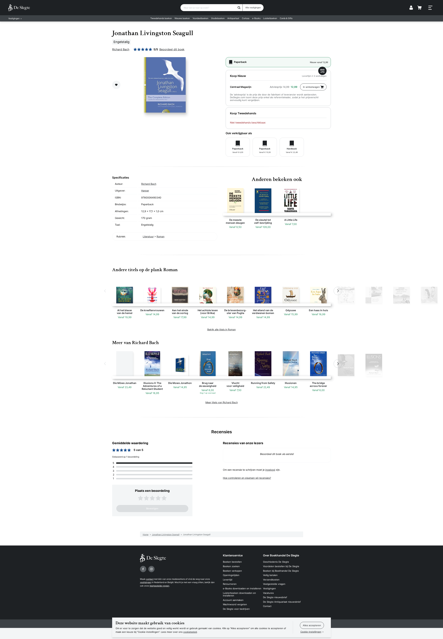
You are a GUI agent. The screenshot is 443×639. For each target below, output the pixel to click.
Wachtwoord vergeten (235, 604)
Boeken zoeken (231, 566)
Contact (267, 606)
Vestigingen (269, 588)
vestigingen (145, 582)
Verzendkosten (271, 579)
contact (149, 579)
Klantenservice (233, 555)
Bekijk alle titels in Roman (221, 329)
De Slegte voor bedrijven (236, 608)
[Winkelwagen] (419, 7)
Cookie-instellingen (310, 632)
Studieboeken (218, 18)
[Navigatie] (430, 7)
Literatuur (148, 236)
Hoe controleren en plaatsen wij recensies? (247, 477)
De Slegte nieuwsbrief (275, 597)
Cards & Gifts (286, 18)
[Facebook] (143, 569)
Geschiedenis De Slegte (276, 561)
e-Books (256, 18)
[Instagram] (151, 569)
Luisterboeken (270, 18)
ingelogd (270, 469)
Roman (160, 236)
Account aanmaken (233, 600)
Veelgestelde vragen (159, 585)
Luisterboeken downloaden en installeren (239, 594)
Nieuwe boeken (182, 18)
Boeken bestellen (232, 561)
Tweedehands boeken (161, 18)
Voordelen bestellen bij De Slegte (281, 566)
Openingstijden (231, 575)
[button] (105, 291)
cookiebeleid (190, 632)
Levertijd (227, 579)
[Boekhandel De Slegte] (19, 7)
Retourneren (230, 584)
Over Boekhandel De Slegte (281, 555)
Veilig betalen (270, 575)
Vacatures (268, 593)
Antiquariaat (233, 18)
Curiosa (245, 18)
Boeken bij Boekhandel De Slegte (281, 570)
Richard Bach (120, 49)
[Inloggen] (411, 7)
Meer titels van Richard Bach (221, 402)
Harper (145, 190)
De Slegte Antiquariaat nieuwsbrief (282, 601)
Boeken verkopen (232, 570)
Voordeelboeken (200, 18)
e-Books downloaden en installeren (242, 588)
